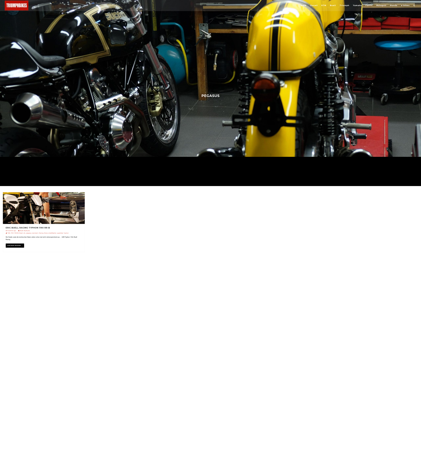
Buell (21, 230)
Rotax (46, 233)
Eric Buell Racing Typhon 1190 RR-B (28, 228)
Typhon (66, 233)
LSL (24, 233)
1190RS (16, 233)
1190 (12, 233)
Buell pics (27, 230)
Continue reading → (15, 245)
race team (35, 233)
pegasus (28, 233)
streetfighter (52, 233)
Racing (41, 233)
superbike (60, 233)
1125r (9, 233)
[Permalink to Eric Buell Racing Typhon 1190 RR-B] (44, 208)
